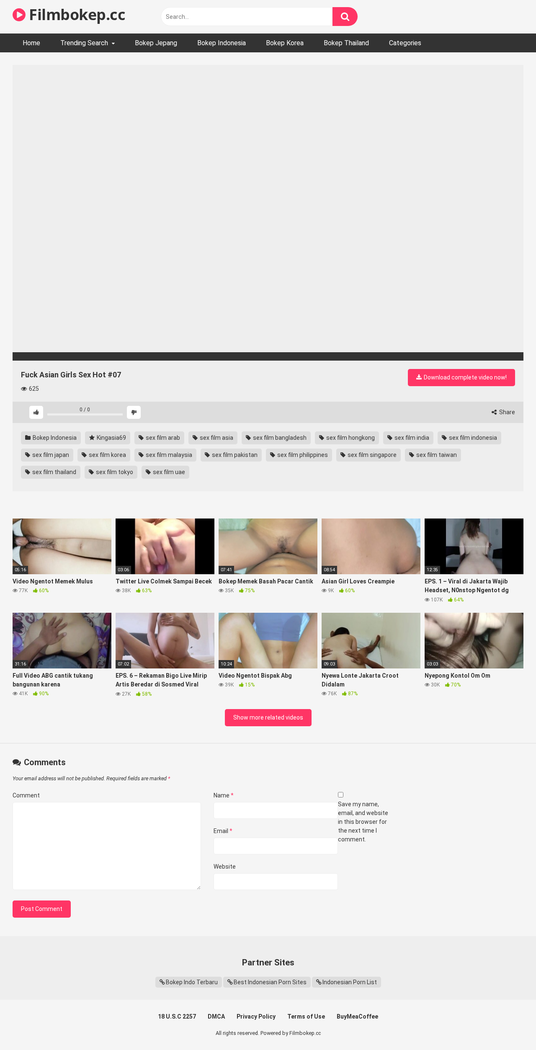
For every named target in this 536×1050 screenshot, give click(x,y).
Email (223, 831)
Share (506, 412)
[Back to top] (508, 1024)
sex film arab (162, 437)
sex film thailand (53, 472)
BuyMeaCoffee (357, 1016)
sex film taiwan (436, 454)
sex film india (411, 437)
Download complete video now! (465, 377)
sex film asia (215, 437)
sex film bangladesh (279, 437)
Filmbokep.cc (75, 14)
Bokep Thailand (346, 43)
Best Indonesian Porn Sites (270, 982)
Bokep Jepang (156, 43)
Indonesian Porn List (349, 982)
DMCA (216, 1016)
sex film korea (107, 454)
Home (31, 43)
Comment (26, 795)
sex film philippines (302, 454)
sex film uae (168, 472)
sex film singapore (371, 454)
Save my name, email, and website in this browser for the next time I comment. (363, 822)
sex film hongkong (350, 437)
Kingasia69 (110, 437)
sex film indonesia (472, 437)
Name (224, 795)
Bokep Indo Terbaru (192, 982)
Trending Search (84, 43)
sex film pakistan (234, 454)
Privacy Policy (256, 1016)
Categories (405, 43)
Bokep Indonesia (221, 43)
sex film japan (50, 454)
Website (225, 866)
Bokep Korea (285, 43)
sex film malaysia (168, 454)
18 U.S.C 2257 (177, 1016)
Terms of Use (306, 1016)
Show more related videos (268, 717)
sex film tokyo (114, 472)
